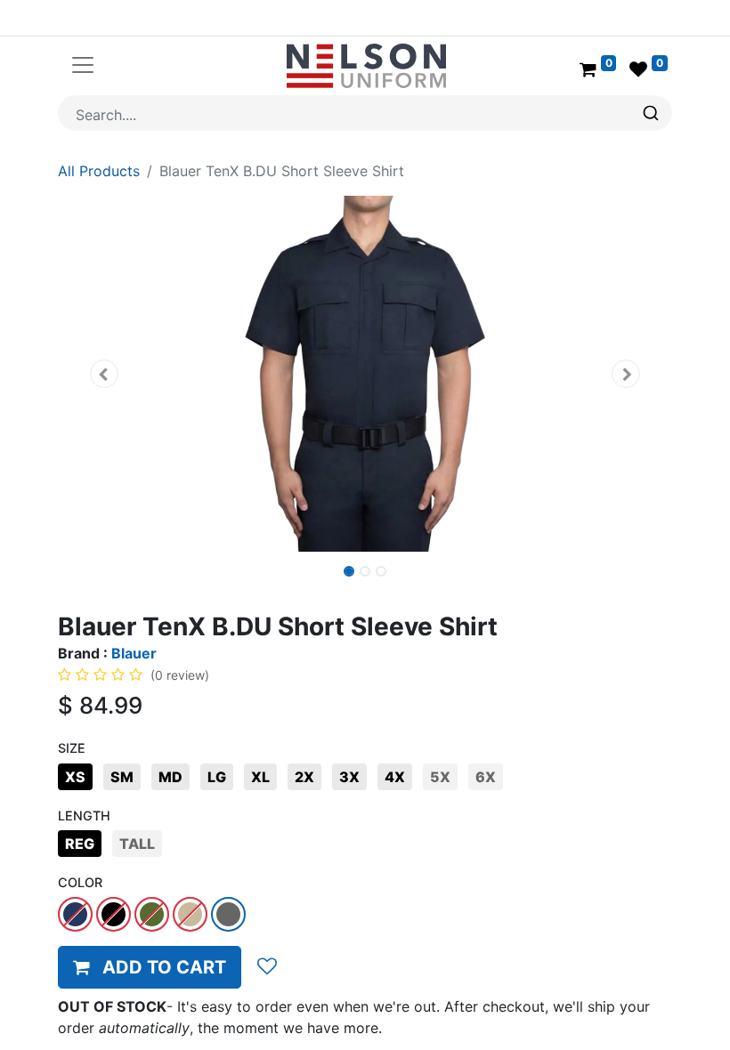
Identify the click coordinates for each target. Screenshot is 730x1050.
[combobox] (365, 113)
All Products (99, 171)
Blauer (134, 653)
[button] (104, 373)
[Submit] (653, 113)
